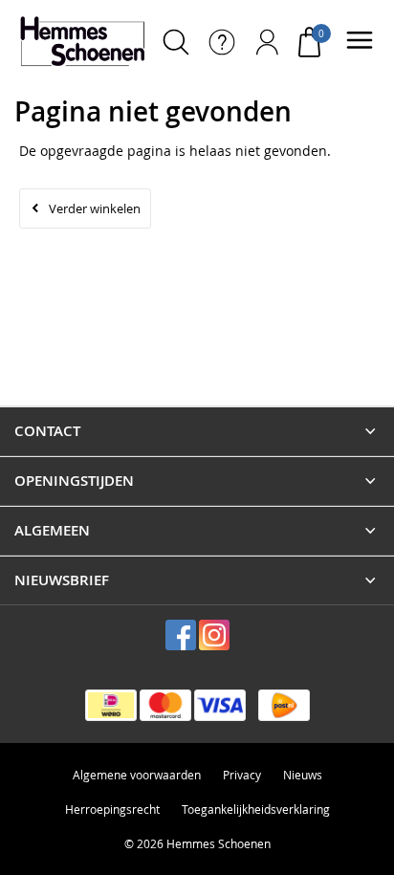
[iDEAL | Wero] (111, 705)
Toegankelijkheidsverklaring (256, 809)
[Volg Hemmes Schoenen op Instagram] (214, 635)
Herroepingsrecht (112, 809)
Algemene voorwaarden (137, 774)
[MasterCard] (165, 705)
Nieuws (302, 774)
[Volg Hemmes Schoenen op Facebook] (180, 635)
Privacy (242, 774)
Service (222, 42)
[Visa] (220, 705)
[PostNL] (284, 705)
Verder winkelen (95, 208)
